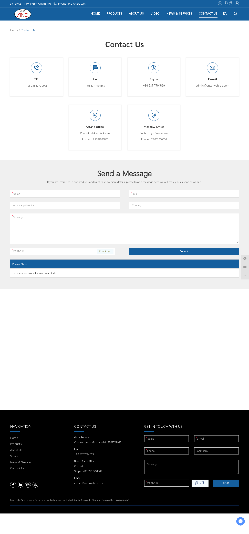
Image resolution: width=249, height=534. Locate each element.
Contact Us (208, 13)
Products (114, 13)
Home (95, 13)
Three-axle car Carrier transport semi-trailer (34, 273)
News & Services (179, 13)
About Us (136, 13)
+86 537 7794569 (154, 85)
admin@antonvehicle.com (37, 4)
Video (155, 13)
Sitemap (96, 500)
